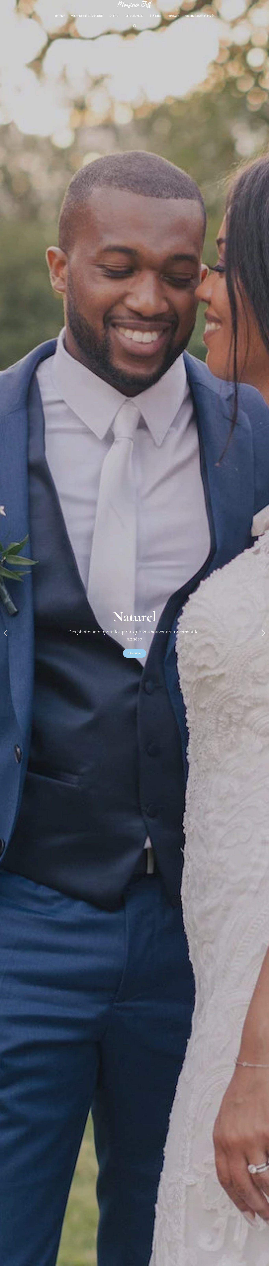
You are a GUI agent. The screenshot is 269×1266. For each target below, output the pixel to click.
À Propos (155, 16)
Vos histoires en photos (87, 16)
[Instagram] (134, 25)
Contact (173, 16)
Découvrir (134, 653)
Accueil (60, 16)
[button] (5, 633)
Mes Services (134, 16)
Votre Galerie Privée (199, 16)
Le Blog (114, 16)
